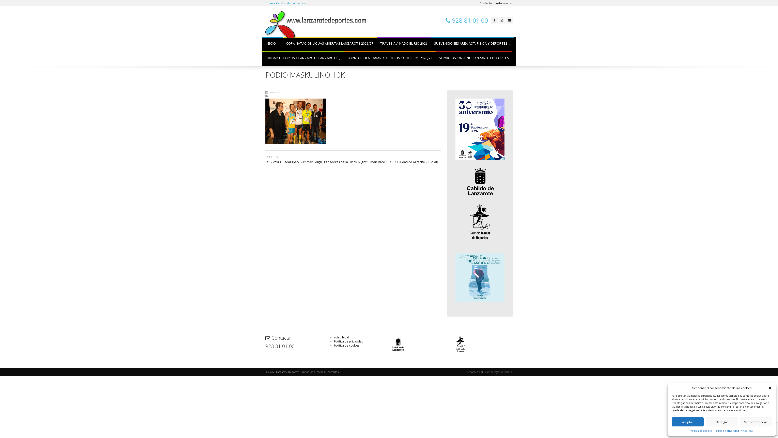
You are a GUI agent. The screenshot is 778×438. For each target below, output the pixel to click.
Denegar (722, 422)
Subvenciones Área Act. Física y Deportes (471, 44)
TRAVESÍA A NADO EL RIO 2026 (403, 44)
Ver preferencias (755, 422)
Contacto (486, 3)
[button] (770, 388)
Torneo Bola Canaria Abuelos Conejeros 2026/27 (389, 58)
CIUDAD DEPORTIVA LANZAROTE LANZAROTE (302, 58)
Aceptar (687, 422)
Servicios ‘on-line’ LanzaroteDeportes (474, 58)
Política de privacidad (726, 431)
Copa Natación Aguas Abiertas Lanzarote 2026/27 (329, 44)
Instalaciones (504, 3)
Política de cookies (701, 431)
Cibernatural (505, 372)
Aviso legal (747, 431)
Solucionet (490, 372)
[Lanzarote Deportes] (316, 25)
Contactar (281, 337)
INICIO (271, 44)
